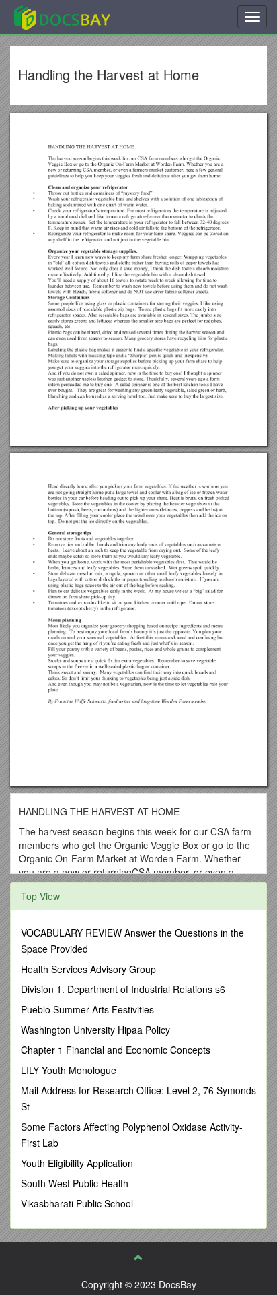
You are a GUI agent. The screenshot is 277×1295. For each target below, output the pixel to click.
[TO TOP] (138, 1257)
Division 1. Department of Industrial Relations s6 (123, 989)
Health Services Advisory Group (88, 969)
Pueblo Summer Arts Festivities (87, 1009)
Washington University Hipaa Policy (95, 1029)
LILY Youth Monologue (68, 1070)
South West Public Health (74, 1183)
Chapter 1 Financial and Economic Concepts (115, 1049)
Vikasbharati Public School (77, 1203)
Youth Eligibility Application (77, 1163)
